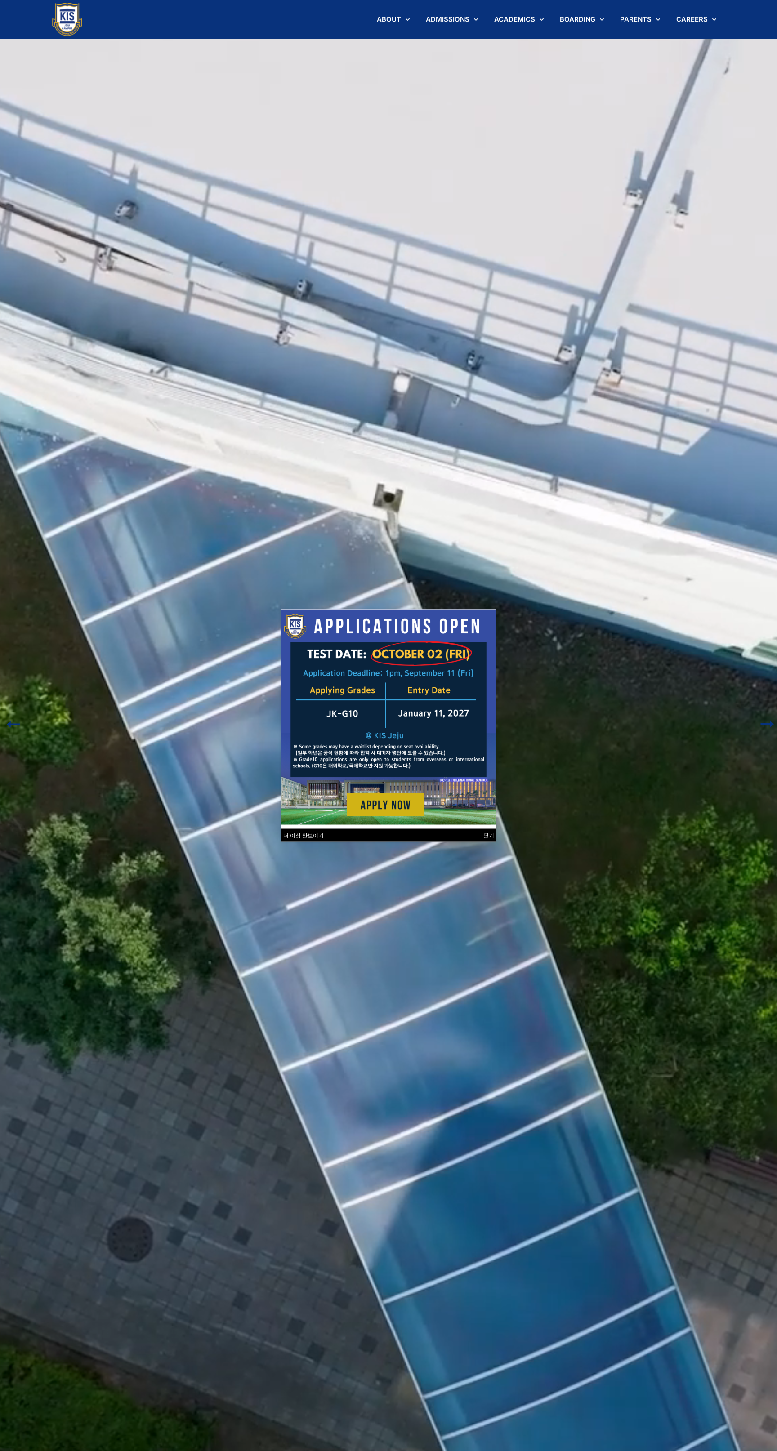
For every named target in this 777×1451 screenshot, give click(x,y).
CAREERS (692, 19)
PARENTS (636, 19)
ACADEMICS (514, 19)
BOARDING (577, 19)
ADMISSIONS (447, 19)
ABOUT (389, 19)
